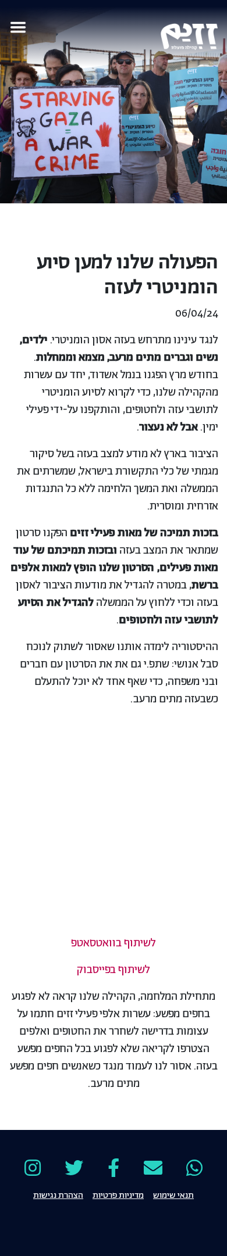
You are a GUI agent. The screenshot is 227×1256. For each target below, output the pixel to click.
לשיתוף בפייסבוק (113, 970)
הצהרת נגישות (58, 1194)
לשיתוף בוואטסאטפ (113, 943)
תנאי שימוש (173, 1194)
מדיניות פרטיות (118, 1194)
